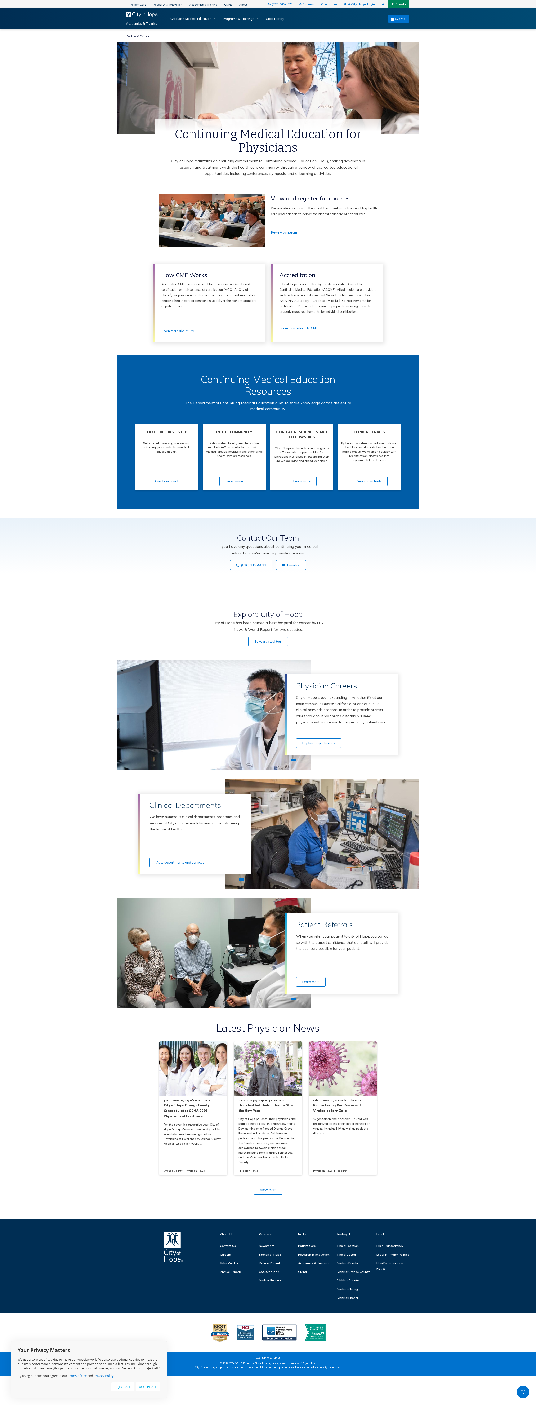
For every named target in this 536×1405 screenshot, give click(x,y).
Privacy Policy (104, 1376)
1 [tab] (293, 760)
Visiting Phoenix (348, 1298)
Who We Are (229, 1263)
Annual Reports (231, 1272)
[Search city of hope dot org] (383, 4)
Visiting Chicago (348, 1289)
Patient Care (138, 4)
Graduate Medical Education (190, 19)
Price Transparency (389, 1246)
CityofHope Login (361, 4)
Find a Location (348, 1246)
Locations (330, 4)
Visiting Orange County (353, 1272)
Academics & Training (203, 4)
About (243, 4)
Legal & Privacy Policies (392, 1254)
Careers (308, 4)
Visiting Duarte (347, 1263)
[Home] (173, 1248)
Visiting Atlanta (348, 1280)
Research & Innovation (167, 4)
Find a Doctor (346, 1254)
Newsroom (266, 1246)
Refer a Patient (269, 1263)
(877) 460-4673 (282, 4)
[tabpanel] (214, 715)
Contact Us (228, 1246)
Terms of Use (77, 1376)
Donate (401, 4)
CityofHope (269, 1272)
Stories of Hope (270, 1254)
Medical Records (270, 1280)
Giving (228, 4)
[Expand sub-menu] (213, 19)
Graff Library (275, 19)
